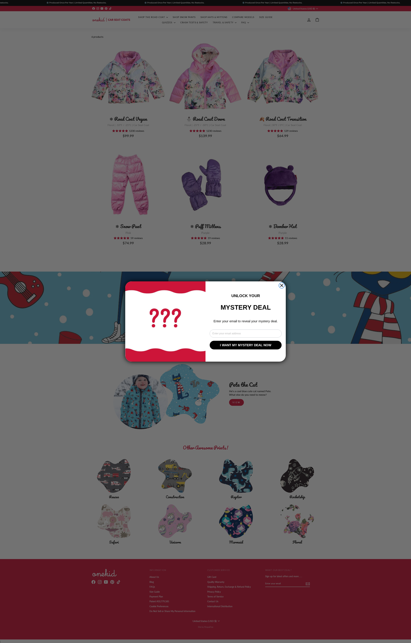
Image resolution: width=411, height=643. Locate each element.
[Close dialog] (281, 285)
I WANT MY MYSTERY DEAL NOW (245, 345)
